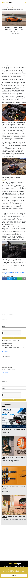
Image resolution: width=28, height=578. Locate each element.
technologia (5, 273)
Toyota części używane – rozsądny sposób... (14, 429)
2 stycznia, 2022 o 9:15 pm (7, 345)
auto (5, 272)
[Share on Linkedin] (14, 278)
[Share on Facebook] (4, 278)
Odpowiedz (5, 351)
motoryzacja (10, 272)
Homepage (4, 7)
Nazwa (3, 326)
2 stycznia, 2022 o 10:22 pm (8, 357)
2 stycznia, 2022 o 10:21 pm (7, 367)
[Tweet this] (9, 278)
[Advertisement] (14, 50)
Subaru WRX (21, 272)
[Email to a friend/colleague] (24, 278)
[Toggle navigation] (25, 2)
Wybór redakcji (10, 7)
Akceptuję (14, 575)
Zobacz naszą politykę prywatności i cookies (14, 572)
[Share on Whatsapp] (19, 278)
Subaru (16, 272)
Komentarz (5, 319)
